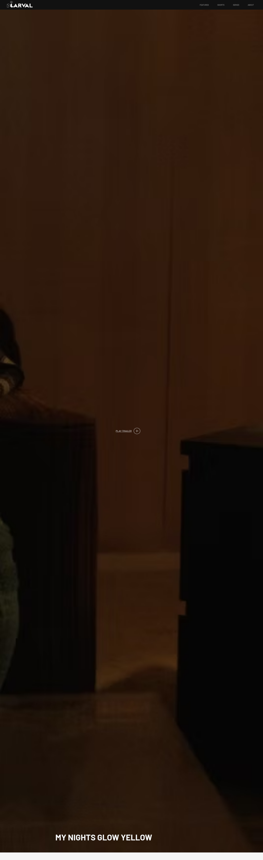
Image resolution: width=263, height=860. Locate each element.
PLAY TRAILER (124, 430)
